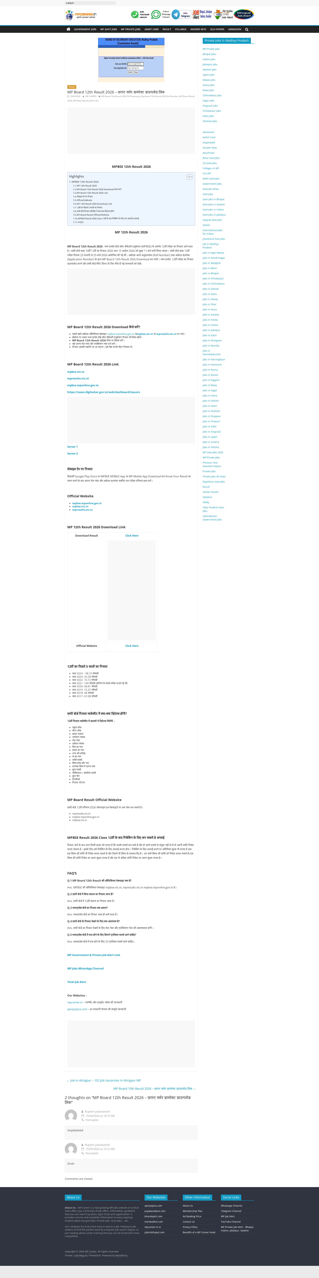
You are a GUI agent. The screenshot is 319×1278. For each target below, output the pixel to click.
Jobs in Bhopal (211, 273)
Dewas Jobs (209, 79)
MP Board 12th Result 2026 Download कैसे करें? (99, 189)
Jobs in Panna (210, 369)
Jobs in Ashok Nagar (214, 257)
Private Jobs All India (214, 476)
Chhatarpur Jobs (212, 110)
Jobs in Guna (210, 309)
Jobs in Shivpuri (211, 421)
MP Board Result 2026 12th (85, 100)
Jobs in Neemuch (212, 364)
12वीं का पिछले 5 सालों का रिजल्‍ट (89, 207)
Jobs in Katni (210, 335)
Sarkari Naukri (211, 491)
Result (167, 29)
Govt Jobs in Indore (213, 209)
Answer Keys (198, 29)
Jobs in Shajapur (212, 416)
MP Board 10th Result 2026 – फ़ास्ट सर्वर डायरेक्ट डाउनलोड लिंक (154, 1089)
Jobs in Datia (210, 294)
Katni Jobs (208, 116)
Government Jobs (85, 29)
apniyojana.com (77, 1009)
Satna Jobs (208, 85)
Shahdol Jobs (210, 121)
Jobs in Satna (210, 395)
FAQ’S (80, 222)
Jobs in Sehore (211, 400)
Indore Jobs (209, 59)
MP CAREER (91, 96)
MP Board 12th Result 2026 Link (92, 192)
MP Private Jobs (131, 29)
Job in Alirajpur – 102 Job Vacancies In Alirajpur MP (103, 1080)
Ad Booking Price (192, 1216)
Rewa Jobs (208, 90)
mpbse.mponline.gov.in (120, 333)
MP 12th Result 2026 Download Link (94, 203)
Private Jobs (209, 471)
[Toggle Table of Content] (188, 177)
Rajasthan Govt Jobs (214, 481)
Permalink (92, 1120)
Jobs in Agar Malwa (213, 252)
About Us (188, 1205)
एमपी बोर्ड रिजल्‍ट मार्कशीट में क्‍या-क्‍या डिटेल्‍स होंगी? (95, 211)
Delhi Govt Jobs (211, 178)
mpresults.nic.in (166, 333)
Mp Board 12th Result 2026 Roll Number (159, 96)
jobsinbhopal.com (154, 1232)
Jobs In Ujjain (210, 436)
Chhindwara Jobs (212, 95)
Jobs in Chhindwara (213, 283)
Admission (234, 29)
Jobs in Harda (210, 319)
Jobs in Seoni (210, 405)
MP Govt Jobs (108, 29)
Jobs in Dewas (210, 299)
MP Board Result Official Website (93, 214)
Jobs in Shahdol (211, 411)
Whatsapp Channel (231, 1205)
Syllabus (180, 29)
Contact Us (189, 1221)
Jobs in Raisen (210, 374)
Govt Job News (211, 188)
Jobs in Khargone (212, 340)
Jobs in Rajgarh (211, 380)
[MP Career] (68, 29)
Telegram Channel (231, 1210)
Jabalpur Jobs (210, 64)
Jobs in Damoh (211, 288)
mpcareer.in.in (153, 1226)
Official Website (84, 200)
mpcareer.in (75, 1002)
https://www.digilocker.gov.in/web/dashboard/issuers (103, 392)
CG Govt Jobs (210, 163)
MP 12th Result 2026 (87, 185)
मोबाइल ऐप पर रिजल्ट (85, 196)
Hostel (206, 225)
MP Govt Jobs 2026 (213, 452)
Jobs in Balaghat (212, 263)
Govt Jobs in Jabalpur (214, 214)
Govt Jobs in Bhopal (213, 199)
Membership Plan (193, 1210)
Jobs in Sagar (210, 390)
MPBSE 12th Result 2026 (85, 181)
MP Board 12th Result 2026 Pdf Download (120, 96)
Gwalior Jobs (209, 69)
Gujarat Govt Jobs (212, 219)
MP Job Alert (228, 1216)
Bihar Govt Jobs (211, 158)
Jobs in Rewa (210, 385)
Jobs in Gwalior (211, 314)
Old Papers (217, 29)
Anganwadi (209, 142)
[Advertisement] (131, 130)
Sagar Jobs (208, 100)
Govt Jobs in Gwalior (214, 204)
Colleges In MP (211, 168)
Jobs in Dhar (209, 304)
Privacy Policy (190, 1226)
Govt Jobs (208, 194)
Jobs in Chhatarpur (213, 278)
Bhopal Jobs (209, 54)
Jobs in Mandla (211, 345)
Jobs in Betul (210, 268)
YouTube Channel (231, 1221)
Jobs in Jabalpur (211, 330)
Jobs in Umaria (211, 442)
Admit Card (152, 29)
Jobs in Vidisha (211, 447)
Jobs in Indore (210, 324)
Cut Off (207, 173)
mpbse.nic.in (145, 333)
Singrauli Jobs (210, 105)
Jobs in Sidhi (209, 426)
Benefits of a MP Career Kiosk (199, 1232)
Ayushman (208, 152)
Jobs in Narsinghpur (214, 359)
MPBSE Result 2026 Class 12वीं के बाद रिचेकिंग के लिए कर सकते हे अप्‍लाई (108, 218)
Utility (206, 502)
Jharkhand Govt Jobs (214, 238)
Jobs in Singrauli (212, 431)
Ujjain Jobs (208, 74)
